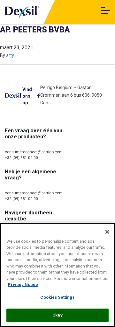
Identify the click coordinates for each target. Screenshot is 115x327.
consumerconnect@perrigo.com (34, 152)
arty (10, 55)
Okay (57, 315)
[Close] (107, 232)
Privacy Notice (23, 284)
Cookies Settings (57, 297)
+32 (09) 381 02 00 (21, 158)
